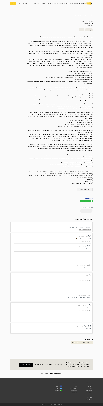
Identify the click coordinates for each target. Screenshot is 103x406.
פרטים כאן (44, 374)
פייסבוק (58, 386)
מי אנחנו (90, 386)
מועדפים (25, 3)
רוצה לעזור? (90, 393)
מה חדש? (90, 388)
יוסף (87, 25)
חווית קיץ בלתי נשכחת (86, 211)
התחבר (19, 3)
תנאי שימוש (90, 395)
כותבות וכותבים (69, 3)
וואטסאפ (57, 390)
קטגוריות (76, 3)
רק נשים (81, 30)
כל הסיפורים (62, 3)
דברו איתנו (43, 3)
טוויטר (58, 388)
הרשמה (13, 3)
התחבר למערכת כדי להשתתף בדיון (85, 229)
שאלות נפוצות (50, 3)
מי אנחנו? (56, 3)
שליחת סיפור (36, 3)
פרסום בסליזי (89, 399)
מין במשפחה (89, 30)
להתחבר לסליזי (86, 342)
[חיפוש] (31, 4)
